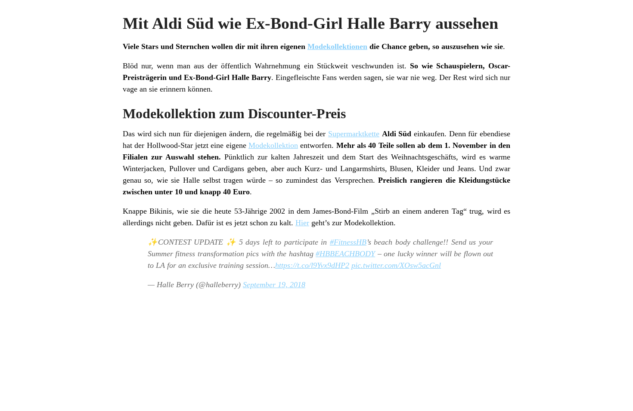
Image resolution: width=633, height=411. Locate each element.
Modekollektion (273, 145)
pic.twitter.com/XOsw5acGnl (396, 265)
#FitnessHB (348, 242)
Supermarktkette (353, 133)
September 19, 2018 (274, 284)
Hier (302, 222)
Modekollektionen (337, 46)
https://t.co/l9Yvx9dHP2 (312, 265)
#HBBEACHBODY (345, 253)
